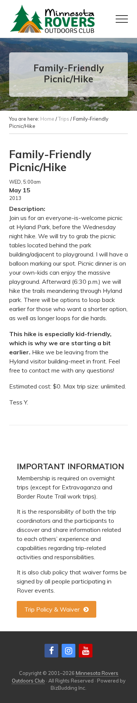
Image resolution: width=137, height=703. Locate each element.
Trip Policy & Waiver (52, 609)
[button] (122, 18)
